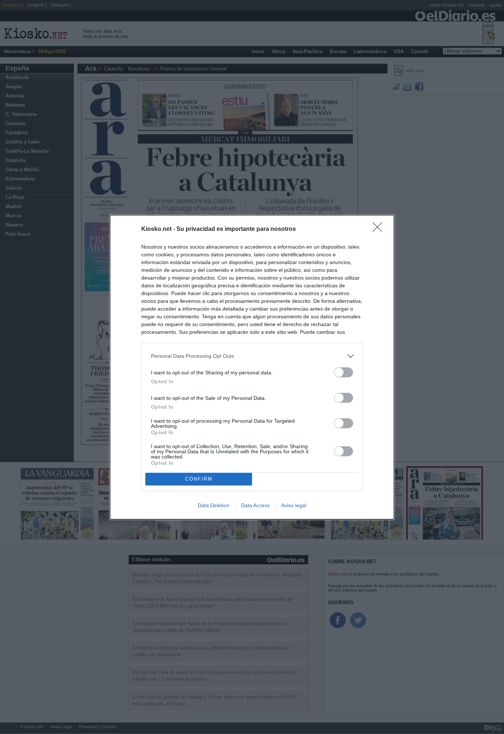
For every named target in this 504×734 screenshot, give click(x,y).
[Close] (380, 229)
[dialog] (252, 367)
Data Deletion (213, 505)
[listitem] (252, 356)
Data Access (255, 505)
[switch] (343, 372)
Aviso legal (293, 505)
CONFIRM (199, 479)
